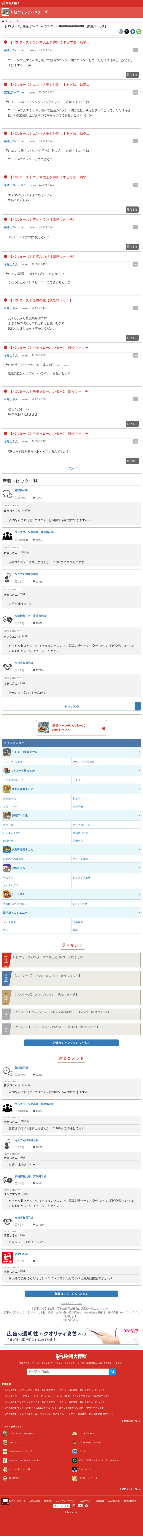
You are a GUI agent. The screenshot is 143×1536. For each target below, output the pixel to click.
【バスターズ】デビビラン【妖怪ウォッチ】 (42, 219)
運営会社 (100, 1501)
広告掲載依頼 (114, 1501)
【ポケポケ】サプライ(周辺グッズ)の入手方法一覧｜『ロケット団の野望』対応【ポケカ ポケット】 (54, 1408)
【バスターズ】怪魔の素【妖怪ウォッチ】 (40, 300)
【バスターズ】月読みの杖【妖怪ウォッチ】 (42, 257)
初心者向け (9, 877)
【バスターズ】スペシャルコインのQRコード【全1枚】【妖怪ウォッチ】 (56, 1026)
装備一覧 (78, 840)
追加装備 (78, 806)
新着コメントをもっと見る (71, 1293)
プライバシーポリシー (66, 1501)
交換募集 (78, 922)
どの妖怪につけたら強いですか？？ (37, 274)
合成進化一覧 (80, 832)
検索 (112, 1372)
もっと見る (71, 706)
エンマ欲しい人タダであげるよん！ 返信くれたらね (49, 102)
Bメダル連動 (80, 903)
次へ (72, 468)
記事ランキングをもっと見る (71, 1042)
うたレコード (10, 806)
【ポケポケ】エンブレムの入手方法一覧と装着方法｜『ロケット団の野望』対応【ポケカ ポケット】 (54, 1390)
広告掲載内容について (71, 1303)
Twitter (74, 1505)
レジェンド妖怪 (12, 832)
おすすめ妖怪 (10, 885)
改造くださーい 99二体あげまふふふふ (39, 365)
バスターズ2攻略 (13, 761)
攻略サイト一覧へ (130, 1489)
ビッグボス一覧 (82, 824)
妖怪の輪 (8, 840)
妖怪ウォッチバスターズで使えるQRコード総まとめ (48, 957)
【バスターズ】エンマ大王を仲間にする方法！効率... (48, 42)
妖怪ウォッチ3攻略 (84, 761)
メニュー (5, 1503)
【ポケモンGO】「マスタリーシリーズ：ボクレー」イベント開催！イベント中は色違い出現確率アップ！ (57, 1396)
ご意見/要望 (34, 1501)
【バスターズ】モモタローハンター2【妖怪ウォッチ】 (49, 348)
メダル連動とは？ (13, 780)
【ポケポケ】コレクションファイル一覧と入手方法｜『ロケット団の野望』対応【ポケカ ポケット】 (54, 1402)
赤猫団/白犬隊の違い (15, 903)
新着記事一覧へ (131, 1421)
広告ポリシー (86, 1501)
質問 (5, 930)
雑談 (75, 930)
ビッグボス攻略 (82, 877)
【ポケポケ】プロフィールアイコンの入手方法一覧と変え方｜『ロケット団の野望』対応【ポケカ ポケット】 (59, 1414)
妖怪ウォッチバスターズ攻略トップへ (68, 727)
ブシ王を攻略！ (82, 859)
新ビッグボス (80, 798)
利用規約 (48, 1501)
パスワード (79, 780)
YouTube (80, 1505)
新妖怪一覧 (9, 798)
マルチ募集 (9, 922)
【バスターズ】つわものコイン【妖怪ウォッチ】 (46, 994)
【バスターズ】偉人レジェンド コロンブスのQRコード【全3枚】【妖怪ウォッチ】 (61, 1011)
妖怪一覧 (8, 824)
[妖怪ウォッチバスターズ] (10, 4)
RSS (86, 1505)
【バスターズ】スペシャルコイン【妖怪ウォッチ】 (47, 975)
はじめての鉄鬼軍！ (14, 859)
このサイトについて (16, 1501)
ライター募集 (63, 1506)
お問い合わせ (130, 1501)
